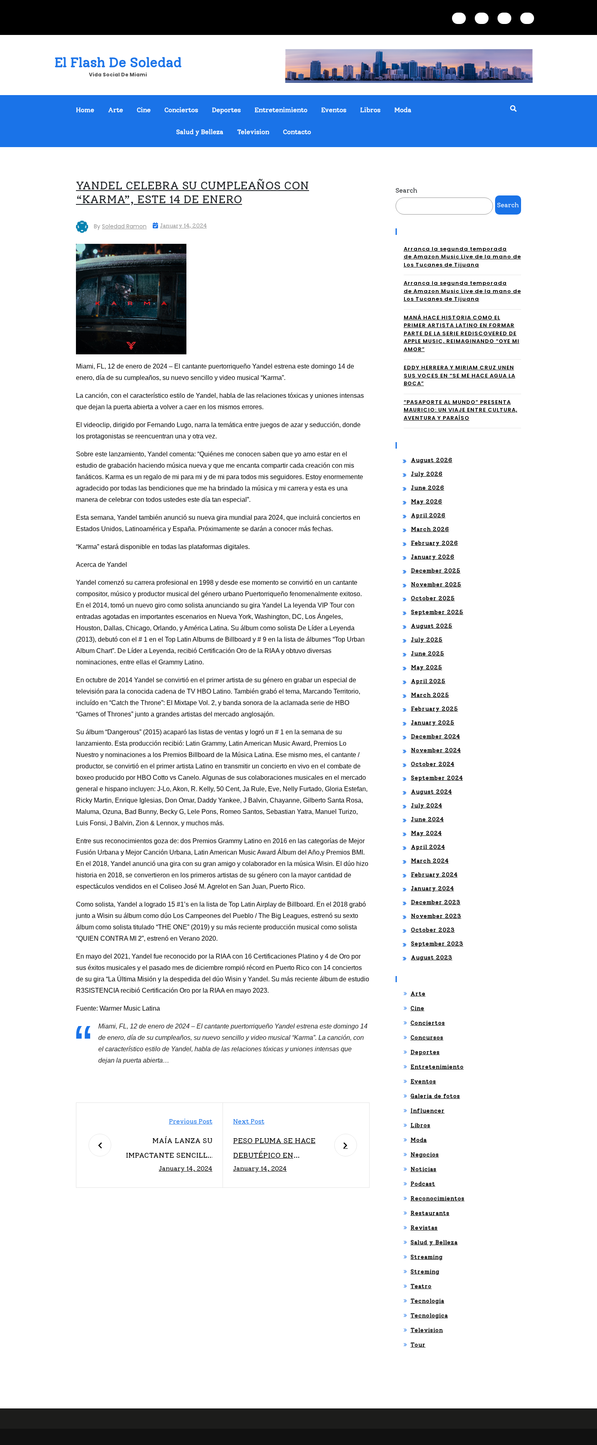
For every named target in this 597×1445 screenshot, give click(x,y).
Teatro (421, 1286)
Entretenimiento (281, 110)
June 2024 (427, 819)
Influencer (428, 1110)
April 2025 (428, 681)
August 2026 (431, 460)
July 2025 (427, 639)
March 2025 (430, 695)
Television (253, 132)
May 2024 (426, 833)
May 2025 (426, 667)
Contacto (297, 132)
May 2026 (426, 501)
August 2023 (431, 957)
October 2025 (433, 598)
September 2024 (437, 778)
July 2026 (427, 474)
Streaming (427, 1257)
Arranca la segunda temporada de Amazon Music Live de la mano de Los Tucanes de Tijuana (462, 257)
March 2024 (430, 860)
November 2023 (436, 916)
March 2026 (430, 529)
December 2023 (436, 902)
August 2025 (431, 626)
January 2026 (432, 556)
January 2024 (432, 888)
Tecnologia (427, 1300)
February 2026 (434, 543)
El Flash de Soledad (118, 62)
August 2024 (431, 791)
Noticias (424, 1169)
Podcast (423, 1183)
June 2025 (427, 653)
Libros (370, 110)
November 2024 (436, 750)
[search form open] (513, 109)
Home (85, 110)
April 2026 (428, 515)
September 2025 (437, 612)
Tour (418, 1344)
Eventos (333, 110)
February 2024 (434, 874)
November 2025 (436, 584)
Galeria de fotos (435, 1096)
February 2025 (434, 708)
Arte (115, 110)
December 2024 (435, 736)
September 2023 (437, 943)
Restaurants (430, 1213)
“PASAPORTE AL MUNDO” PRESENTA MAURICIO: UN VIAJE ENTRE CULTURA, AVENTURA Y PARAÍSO (460, 410)
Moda (402, 110)
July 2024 (426, 805)
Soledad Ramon (124, 226)
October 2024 (432, 764)
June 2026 (427, 487)
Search (406, 190)
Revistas (424, 1227)
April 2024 (428, 847)
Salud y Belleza (199, 132)
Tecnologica (429, 1315)
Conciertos (181, 110)
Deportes (226, 110)
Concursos (427, 1037)
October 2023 (433, 929)
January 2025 (432, 722)
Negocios (425, 1154)
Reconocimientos (438, 1198)
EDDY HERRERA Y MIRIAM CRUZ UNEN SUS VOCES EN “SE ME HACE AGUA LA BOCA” (459, 375)
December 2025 (436, 570)
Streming (425, 1271)
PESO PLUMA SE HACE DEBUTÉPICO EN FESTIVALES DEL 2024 (274, 1149)
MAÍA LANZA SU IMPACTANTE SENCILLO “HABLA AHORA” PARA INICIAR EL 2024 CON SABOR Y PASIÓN (169, 1149)
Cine (144, 110)
